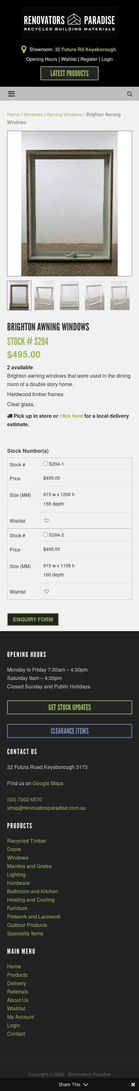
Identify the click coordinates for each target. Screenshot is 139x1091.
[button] (47, 520)
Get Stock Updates (69, 707)
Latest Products (69, 73)
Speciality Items (25, 933)
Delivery (16, 983)
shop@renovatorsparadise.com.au (46, 807)
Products (17, 974)
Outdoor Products (27, 925)
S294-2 (56, 534)
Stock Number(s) (27, 451)
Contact (16, 1033)
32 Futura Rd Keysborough (85, 49)
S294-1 (56, 463)
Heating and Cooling (31, 899)
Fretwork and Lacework (33, 916)
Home (13, 114)
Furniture (17, 908)
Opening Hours (41, 59)
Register (89, 59)
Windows (33, 114)
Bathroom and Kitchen (32, 891)
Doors (14, 849)
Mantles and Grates (29, 866)
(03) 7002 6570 (24, 799)
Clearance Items (70, 731)
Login (107, 59)
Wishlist (69, 59)
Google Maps (48, 783)
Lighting (16, 874)
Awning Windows (64, 114)
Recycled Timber (26, 840)
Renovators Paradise (69, 22)
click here (71, 415)
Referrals (17, 991)
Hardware (18, 882)
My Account (20, 1016)
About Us (17, 1000)
